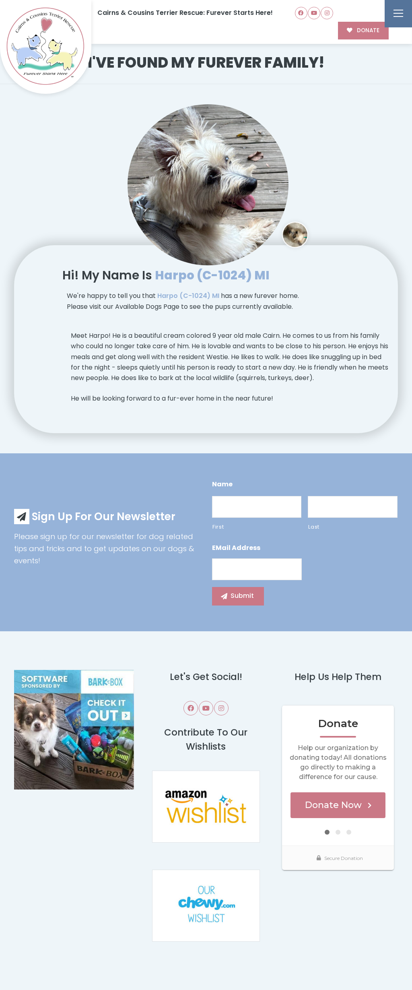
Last (313, 527)
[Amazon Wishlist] (206, 806)
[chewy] (206, 905)
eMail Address (236, 548)
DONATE (367, 30)
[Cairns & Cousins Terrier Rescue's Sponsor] (74, 729)
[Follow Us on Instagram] (327, 13)
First (218, 527)
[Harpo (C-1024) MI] (208, 184)
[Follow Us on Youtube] (314, 13)
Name (222, 484)
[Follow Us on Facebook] (301, 13)
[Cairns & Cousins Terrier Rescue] (46, 47)
